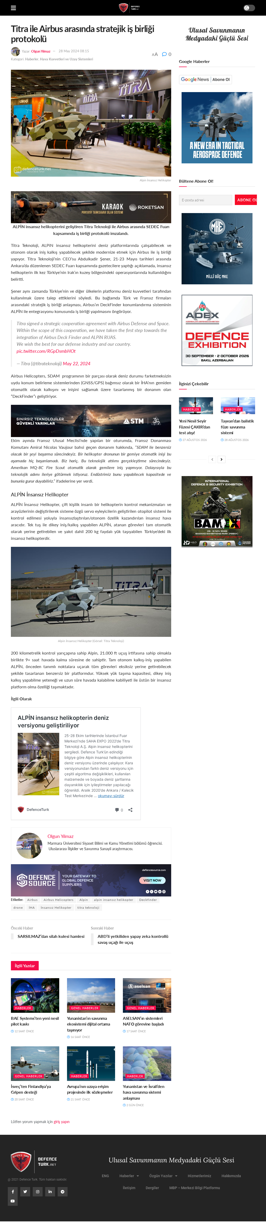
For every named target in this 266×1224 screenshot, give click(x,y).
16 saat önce (80, 1037)
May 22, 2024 (76, 363)
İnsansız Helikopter (56, 907)
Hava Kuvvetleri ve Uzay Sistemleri (66, 58)
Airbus (32, 900)
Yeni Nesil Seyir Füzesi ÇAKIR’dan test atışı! (194, 426)
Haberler (31, 58)
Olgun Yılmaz (40, 50)
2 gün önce (135, 1105)
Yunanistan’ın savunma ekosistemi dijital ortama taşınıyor (88, 1024)
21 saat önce (80, 1099)
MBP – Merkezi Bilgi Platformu (194, 1188)
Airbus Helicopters (59, 900)
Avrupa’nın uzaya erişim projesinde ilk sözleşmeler (90, 1089)
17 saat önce (136, 1031)
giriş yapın (62, 1121)
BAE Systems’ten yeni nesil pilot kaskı (35, 1021)
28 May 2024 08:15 (74, 50)
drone (18, 907)
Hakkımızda (231, 1176)
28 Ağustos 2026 (236, 440)
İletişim (129, 1188)
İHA (32, 907)
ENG (105, 1176)
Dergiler (152, 1188)
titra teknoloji (88, 907)
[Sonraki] (221, 459)
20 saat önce (24, 1099)
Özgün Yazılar (160, 1176)
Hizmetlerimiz (199, 1176)
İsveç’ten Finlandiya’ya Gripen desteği (31, 1089)
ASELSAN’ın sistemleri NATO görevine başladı (143, 1021)
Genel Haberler (84, 1008)
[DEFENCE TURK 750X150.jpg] (91, 420)
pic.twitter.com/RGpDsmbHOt (46, 351)
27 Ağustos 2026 (194, 440)
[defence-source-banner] (91, 880)
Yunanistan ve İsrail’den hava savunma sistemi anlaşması (143, 1092)
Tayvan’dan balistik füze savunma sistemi (237, 426)
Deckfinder (148, 900)
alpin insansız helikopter (113, 900)
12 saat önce (24, 1031)
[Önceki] (212, 459)
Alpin (83, 900)
